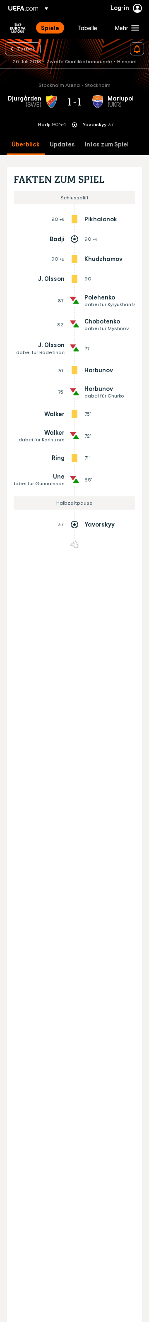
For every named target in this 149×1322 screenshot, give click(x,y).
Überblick (26, 144)
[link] (50, 28)
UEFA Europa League (18, 28)
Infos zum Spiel (107, 144)
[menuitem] (52, 28)
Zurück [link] (26, 48)
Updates (62, 144)
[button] (125, 28)
